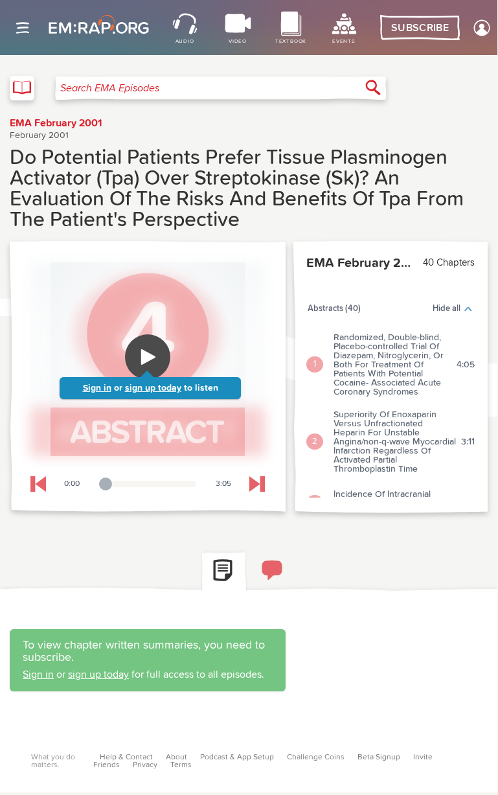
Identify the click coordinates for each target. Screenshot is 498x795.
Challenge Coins (316, 757)
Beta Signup (378, 757)
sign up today (153, 388)
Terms (181, 765)
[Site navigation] (22, 28)
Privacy (145, 765)
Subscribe (420, 28)
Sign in (97, 388)
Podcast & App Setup (237, 757)
